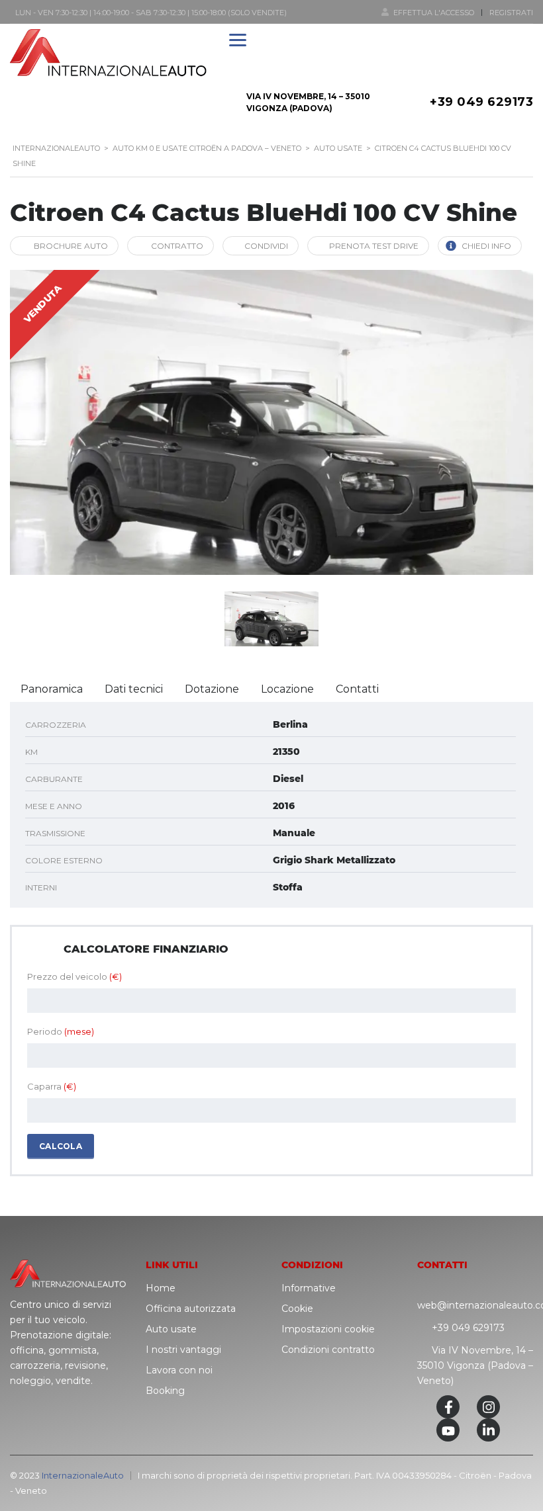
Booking (165, 1391)
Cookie (297, 1309)
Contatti (357, 689)
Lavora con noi (179, 1370)
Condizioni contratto (328, 1350)
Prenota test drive (374, 246)
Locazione (287, 689)
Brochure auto (71, 246)
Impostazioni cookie (328, 1329)
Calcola (60, 1146)
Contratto (177, 246)
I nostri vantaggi (183, 1350)
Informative (308, 1288)
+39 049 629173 (481, 102)
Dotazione (212, 689)
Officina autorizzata (191, 1309)
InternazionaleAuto (83, 1475)
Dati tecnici (134, 689)
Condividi (266, 246)
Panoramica (52, 689)
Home (160, 1288)
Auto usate (171, 1329)
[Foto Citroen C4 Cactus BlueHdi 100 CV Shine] (271, 422)
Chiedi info (486, 246)
